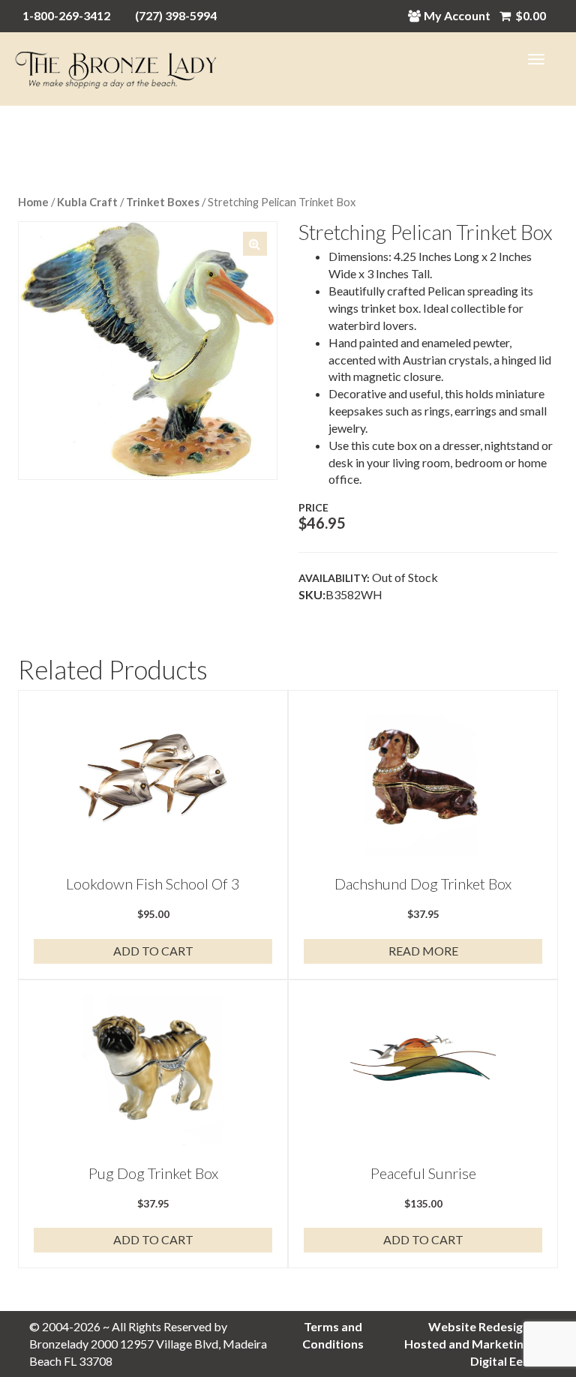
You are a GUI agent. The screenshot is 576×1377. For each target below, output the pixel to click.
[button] (255, 244)
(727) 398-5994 (176, 15)
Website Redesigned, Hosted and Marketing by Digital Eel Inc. (475, 1343)
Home (33, 201)
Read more (423, 951)
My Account (457, 15)
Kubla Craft (87, 201)
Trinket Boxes (163, 201)
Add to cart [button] (153, 951)
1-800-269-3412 (66, 15)
